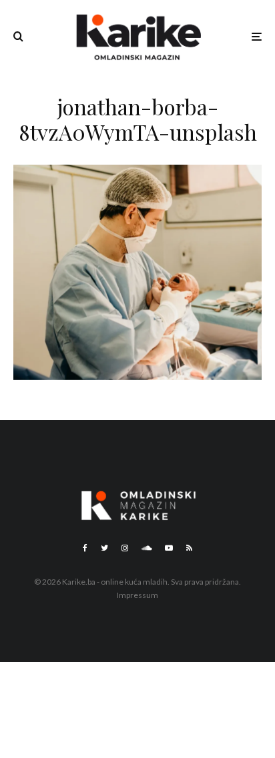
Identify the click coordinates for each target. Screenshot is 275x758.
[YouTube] (169, 548)
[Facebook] (85, 548)
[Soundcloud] (146, 548)
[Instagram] (125, 548)
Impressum (137, 595)
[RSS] (189, 548)
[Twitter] (104, 548)
